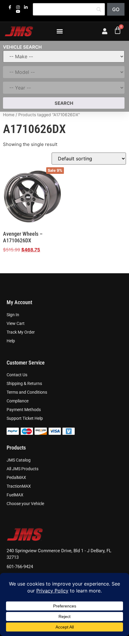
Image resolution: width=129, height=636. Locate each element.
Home (8, 114)
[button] (60, 31)
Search (64, 103)
